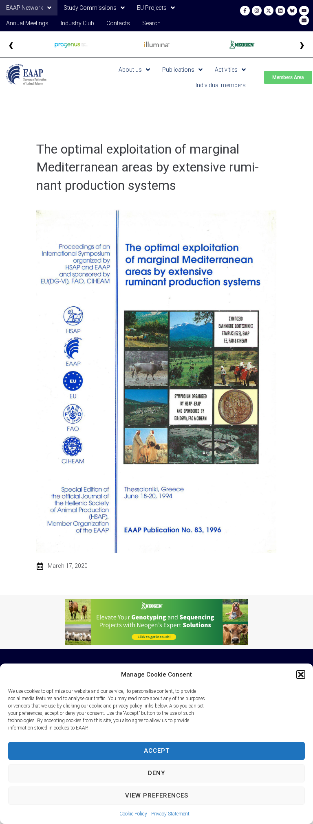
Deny (156, 773)
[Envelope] (304, 20)
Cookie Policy (133, 814)
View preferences (156, 795)
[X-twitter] (268, 10)
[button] (301, 674)
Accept (157, 750)
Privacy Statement (170, 814)
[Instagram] (257, 10)
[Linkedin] (280, 10)
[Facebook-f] (245, 10)
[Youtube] (304, 10)
